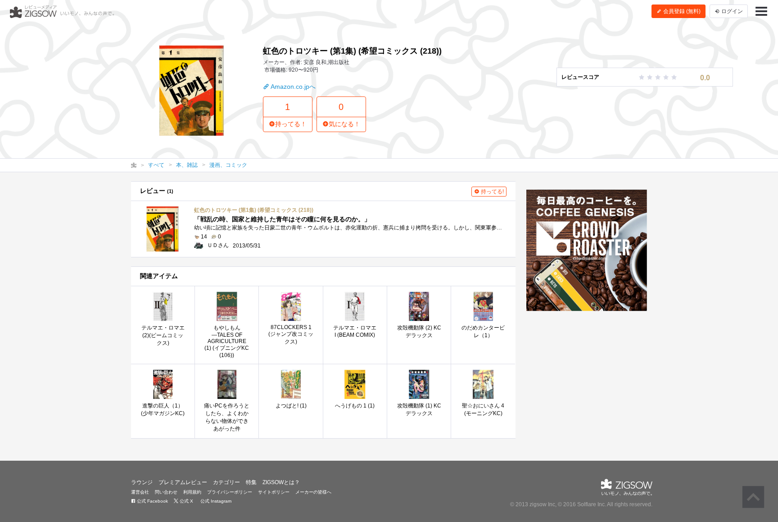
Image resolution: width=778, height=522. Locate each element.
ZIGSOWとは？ (281, 482)
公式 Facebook (152, 501)
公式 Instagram (215, 501)
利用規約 (192, 492)
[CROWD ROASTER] (586, 250)
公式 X (185, 501)
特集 (251, 482)
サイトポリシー (273, 492)
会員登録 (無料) (681, 11)
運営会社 (140, 492)
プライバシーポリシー (229, 492)
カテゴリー (226, 482)
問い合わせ (166, 492)
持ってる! (491, 191)
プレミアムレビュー (182, 482)
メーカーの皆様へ (313, 492)
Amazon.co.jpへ (292, 86)
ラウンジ (142, 482)
